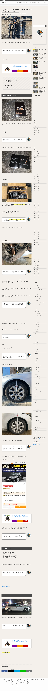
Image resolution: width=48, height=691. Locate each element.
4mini (36, 285)
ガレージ (7, 679)
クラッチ (37, 324)
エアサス (37, 407)
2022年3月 (36, 213)
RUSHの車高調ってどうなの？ (11, 80)
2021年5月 (36, 232)
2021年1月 (36, 240)
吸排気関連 (37, 331)
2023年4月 (36, 188)
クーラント (37, 326)
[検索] (45, 0)
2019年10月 (36, 269)
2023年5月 (36, 186)
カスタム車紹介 (38, 296)
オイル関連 (37, 322)
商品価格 (9, 81)
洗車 (36, 333)
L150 (36, 353)
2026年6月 (36, 116)
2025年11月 (36, 130)
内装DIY (36, 309)
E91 (36, 346)
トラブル (37, 420)
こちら (40, 438)
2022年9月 (36, 201)
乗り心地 (9, 82)
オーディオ (37, 427)
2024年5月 (36, 163)
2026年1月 (36, 126)
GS (36, 385)
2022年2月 (36, 215)
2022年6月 (36, 207)
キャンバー (37, 409)
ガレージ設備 (8, 680)
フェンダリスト (37, 300)
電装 (36, 425)
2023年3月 (36, 190)
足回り (36, 404)
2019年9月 (36, 271)
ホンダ (36, 369)
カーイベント (37, 298)
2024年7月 (36, 159)
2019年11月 (36, 267)
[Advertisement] (39, 18)
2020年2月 (36, 261)
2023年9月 (36, 178)
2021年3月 (36, 236)
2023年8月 (36, 180)
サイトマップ (43, 679)
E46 (36, 342)
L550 (36, 358)
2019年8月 (36, 273)
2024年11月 (36, 153)
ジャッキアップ (38, 411)
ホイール (37, 311)
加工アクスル (12, 685)
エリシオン (37, 376)
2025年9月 (36, 134)
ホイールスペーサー (38, 313)
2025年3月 (36, 145)
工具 (36, 389)
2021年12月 (36, 219)
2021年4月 (36, 234)
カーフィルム (37, 304)
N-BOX (37, 371)
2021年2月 (36, 238)
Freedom (4, 2)
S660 (36, 374)
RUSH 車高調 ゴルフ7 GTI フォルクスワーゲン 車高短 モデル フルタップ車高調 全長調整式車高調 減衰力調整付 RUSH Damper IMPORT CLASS (21, 641)
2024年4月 (36, 165)
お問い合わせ (38, 679)
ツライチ (37, 413)
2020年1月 (36, 263)
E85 (36, 344)
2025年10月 (36, 132)
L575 (36, 360)
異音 (36, 402)
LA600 (36, 362)
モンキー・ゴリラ (22, 680)
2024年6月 (36, 161)
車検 (36, 429)
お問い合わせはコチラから (37, 444)
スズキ (36, 349)
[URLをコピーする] (29, 671)
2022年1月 (36, 217)
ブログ (36, 396)
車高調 (36, 416)
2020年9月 (36, 248)
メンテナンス (17, 679)
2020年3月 (36, 259)
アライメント (12, 680)
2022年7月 (36, 205)
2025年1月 (36, 149)
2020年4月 (36, 257)
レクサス (37, 383)
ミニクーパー (37, 378)
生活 (36, 393)
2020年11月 (36, 244)
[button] (5, 671)
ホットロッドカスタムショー (39, 302)
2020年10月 (36, 246)
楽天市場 (25, 520)
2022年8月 (36, 203)
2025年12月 (36, 128)
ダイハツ (37, 351)
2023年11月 (36, 174)
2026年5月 (36, 118)
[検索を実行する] (45, 26)
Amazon (20, 520)
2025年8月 (36, 136)
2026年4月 (36, 120)
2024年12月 (36, 151)
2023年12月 (36, 172)
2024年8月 (36, 157)
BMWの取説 (37, 294)
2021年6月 (36, 230)
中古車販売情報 (33, 679)
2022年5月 (36, 209)
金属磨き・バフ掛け (23, 682)
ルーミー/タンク (38, 365)
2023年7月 (36, 182)
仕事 (36, 398)
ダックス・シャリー (38, 289)
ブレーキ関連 (37, 329)
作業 (27, 679)
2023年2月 (36, 192)
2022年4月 (36, 211)
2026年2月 (36, 124)
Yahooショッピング (14, 520)
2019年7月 (36, 275)
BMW (36, 340)
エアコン (17, 680)
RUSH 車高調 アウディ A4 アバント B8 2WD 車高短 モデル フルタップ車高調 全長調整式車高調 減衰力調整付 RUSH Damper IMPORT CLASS (21, 66)
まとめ (7, 87)
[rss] (44, 0)
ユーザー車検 (37, 431)
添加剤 (36, 335)
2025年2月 (36, 147)
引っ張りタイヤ (38, 391)
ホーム (4, 679)
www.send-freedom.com (6, 233)
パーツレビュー (6, 666)
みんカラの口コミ (9, 85)
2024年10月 (36, 155)
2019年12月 (36, 265)
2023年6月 (36, 184)
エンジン (37, 287)
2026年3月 (36, 122)
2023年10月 (36, 176)
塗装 (36, 387)
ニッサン (37, 367)
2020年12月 (36, 242)
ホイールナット (38, 315)
